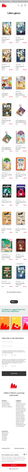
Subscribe (14, 373)
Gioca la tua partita (6, 283)
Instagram (5, 434)
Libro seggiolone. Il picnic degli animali (6, 148)
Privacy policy (20, 406)
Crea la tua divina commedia (20, 256)
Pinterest (4, 438)
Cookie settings (20, 408)
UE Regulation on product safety (21, 404)
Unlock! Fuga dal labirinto (6, 67)
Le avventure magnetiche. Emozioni (5, 94)
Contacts (18, 402)
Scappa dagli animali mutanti (21, 202)
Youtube (4, 437)
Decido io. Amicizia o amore (7, 229)
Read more (12, 461)
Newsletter (5, 432)
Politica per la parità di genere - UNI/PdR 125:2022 (20, 419)
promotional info (21, 409)
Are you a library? (7, 406)
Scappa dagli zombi (6, 202)
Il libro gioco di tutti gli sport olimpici (21, 175)
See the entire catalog (14, 292)
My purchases (6, 404)
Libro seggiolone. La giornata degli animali (21, 121)
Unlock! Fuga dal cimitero (20, 40)
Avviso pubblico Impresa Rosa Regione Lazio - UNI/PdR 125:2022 (20, 413)
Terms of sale (6, 405)
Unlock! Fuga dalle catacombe (20, 283)
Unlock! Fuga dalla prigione (6, 121)
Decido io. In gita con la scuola (21, 229)
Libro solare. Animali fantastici (21, 148)
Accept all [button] (14, 465)
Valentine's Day (20, 319)
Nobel (7, 318)
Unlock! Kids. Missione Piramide (20, 94)
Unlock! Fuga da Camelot (6, 40)
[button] (14, 469)
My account (5, 402)
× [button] (26, 454)
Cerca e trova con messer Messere (6, 256)
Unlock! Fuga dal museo (20, 67)
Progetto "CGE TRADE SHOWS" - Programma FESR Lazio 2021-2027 (20, 424)
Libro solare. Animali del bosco (7, 175)
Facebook (4, 435)
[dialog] (14, 462)
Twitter (4, 440)
